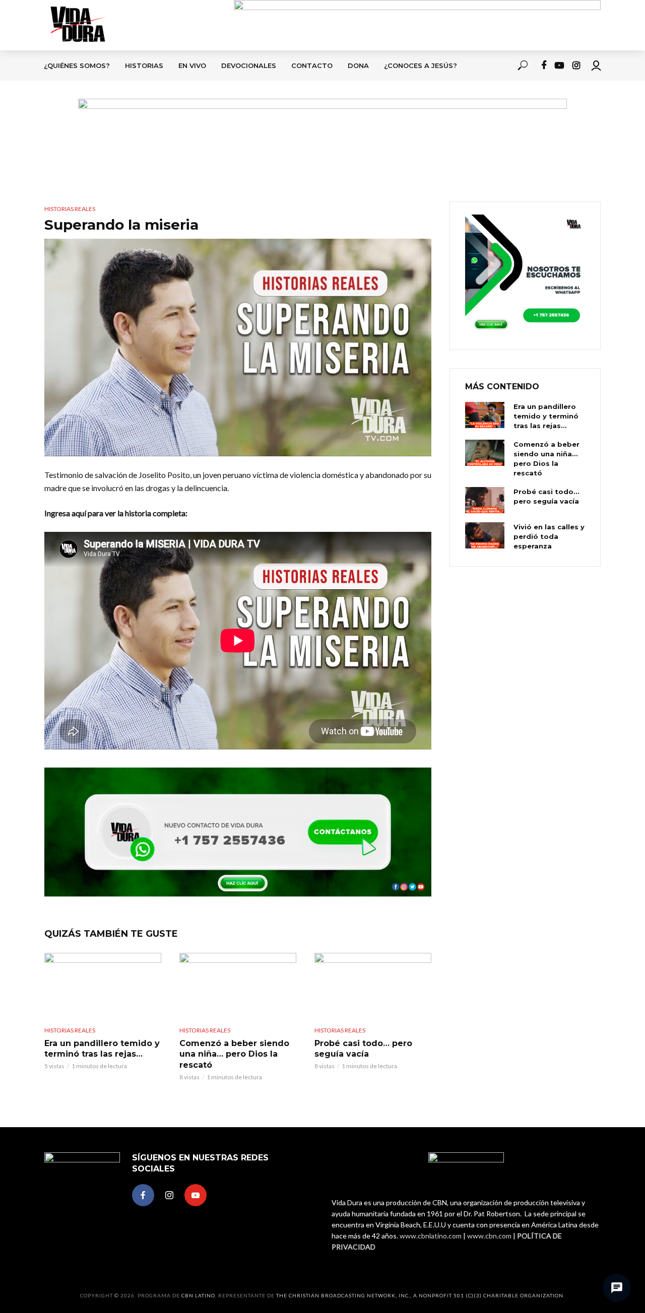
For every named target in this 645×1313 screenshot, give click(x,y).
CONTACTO (312, 65)
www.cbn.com (489, 1235)
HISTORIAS (144, 65)
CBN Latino (198, 1295)
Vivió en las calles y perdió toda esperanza (549, 536)
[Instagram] (169, 1195)
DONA (358, 65)
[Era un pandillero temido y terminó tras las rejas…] (102, 985)
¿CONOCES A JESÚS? (420, 65)
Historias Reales (69, 209)
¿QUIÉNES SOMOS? (77, 65)
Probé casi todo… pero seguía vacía (363, 1049)
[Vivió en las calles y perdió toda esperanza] (484, 535)
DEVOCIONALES (248, 65)
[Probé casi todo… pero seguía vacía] (372, 985)
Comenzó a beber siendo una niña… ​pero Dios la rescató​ (234, 1054)
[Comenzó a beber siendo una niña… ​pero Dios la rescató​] (237, 985)
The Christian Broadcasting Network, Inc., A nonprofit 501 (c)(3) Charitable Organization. (420, 1295)
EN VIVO (192, 65)
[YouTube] (195, 1195)
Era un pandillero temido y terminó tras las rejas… (102, 1049)
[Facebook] (143, 1195)
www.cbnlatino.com (431, 1235)
